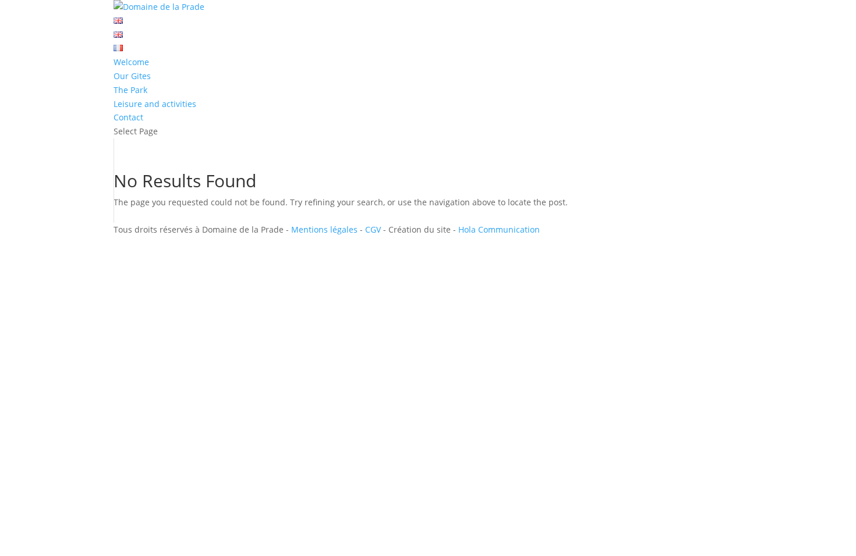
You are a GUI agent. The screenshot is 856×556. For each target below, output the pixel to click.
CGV (373, 229)
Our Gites (132, 75)
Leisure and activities (155, 103)
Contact (128, 117)
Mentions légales (324, 229)
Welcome (131, 61)
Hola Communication (499, 229)
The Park (130, 89)
